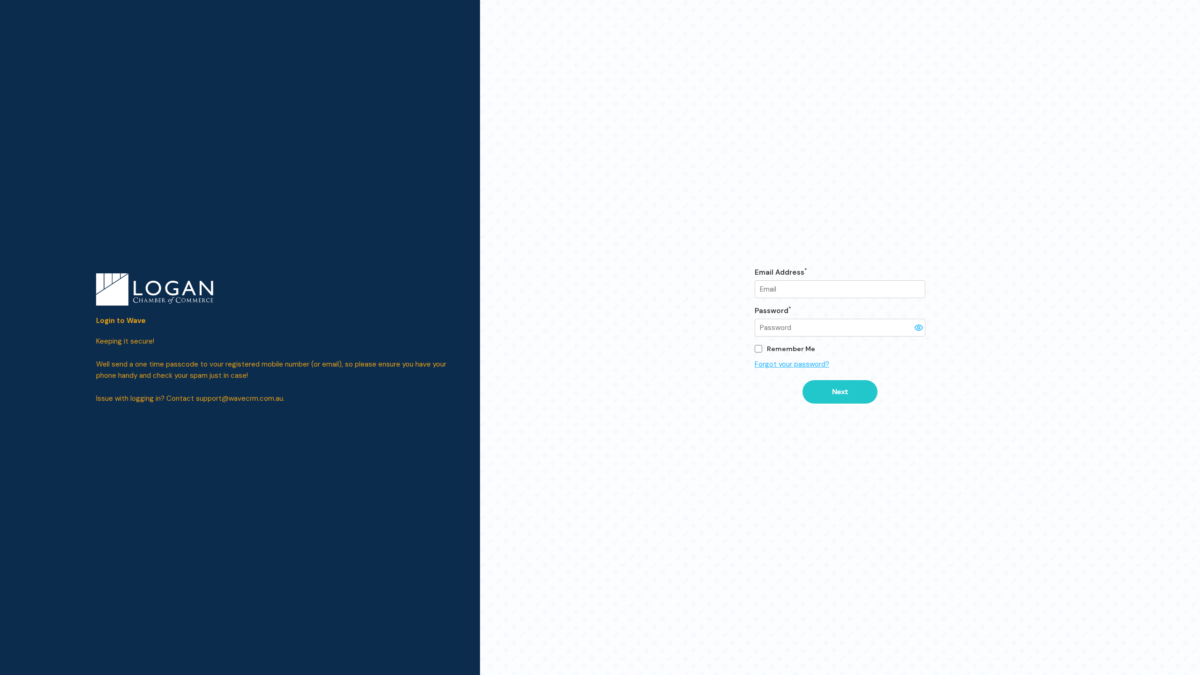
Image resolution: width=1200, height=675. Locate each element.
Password (773, 310)
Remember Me (791, 349)
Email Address (781, 272)
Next (840, 392)
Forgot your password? (792, 364)
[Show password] (919, 328)
